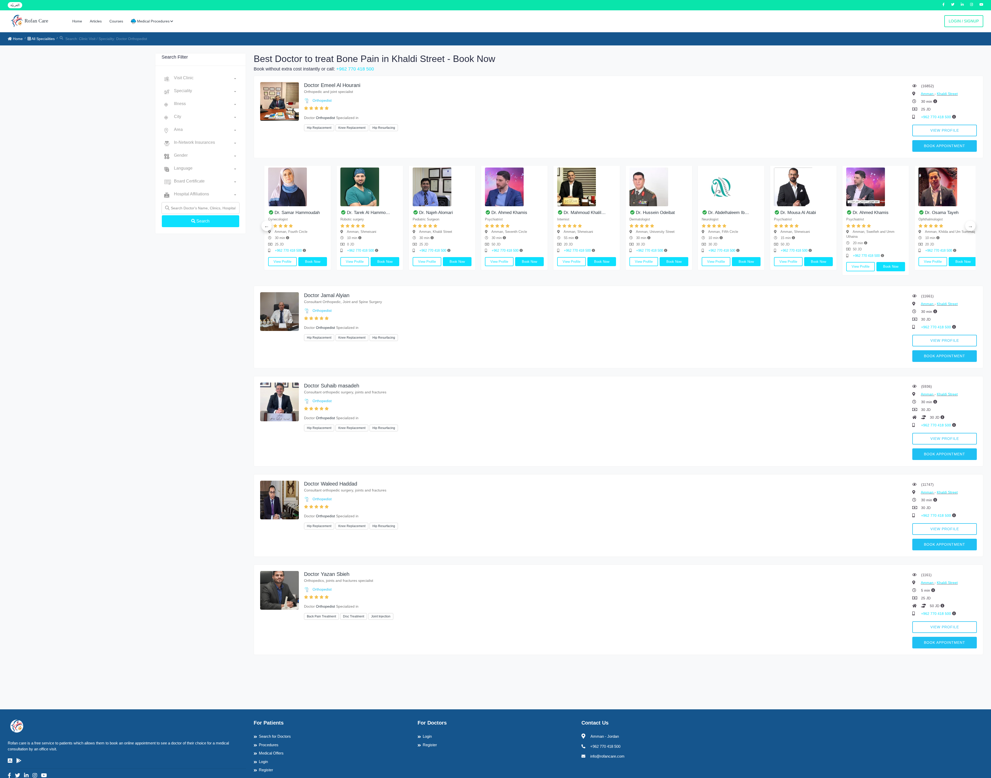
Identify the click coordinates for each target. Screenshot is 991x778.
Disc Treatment (353, 616)
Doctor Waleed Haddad (330, 484)
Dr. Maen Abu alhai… (892, 212)
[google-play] (18, 760)
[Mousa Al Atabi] (678, 187)
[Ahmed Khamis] (389, 187)
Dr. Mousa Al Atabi (673, 212)
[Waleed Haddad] (279, 499)
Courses (116, 21)
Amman (927, 94)
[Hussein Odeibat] (534, 187)
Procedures (268, 745)
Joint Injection (380, 616)
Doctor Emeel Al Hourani (332, 85)
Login (263, 761)
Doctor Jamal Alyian (326, 295)
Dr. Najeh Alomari (311, 212)
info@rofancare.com (607, 756)
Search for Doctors (275, 736)
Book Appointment (944, 146)
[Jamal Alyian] (279, 311)
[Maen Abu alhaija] (895, 187)
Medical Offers (271, 753)
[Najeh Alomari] (317, 187)
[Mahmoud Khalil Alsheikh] (461, 187)
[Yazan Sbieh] (279, 590)
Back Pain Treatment (321, 616)
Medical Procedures (153, 21)
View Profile (944, 130)
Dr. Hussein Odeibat (530, 212)
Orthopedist (322, 100)
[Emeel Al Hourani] (279, 101)
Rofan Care (35, 20)
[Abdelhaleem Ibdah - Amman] (606, 187)
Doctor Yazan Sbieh (326, 574)
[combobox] (205, 79)
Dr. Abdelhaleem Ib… (603, 212)
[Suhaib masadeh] (279, 401)
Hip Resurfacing (383, 128)
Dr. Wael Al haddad (963, 212)
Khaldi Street (947, 94)
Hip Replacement (319, 128)
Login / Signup (964, 21)
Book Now (332, 262)
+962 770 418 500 (355, 69)
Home (77, 21)
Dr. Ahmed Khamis (384, 212)
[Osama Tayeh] (823, 187)
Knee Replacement (351, 128)
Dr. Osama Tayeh (817, 212)
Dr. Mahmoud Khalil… (460, 212)
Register (266, 770)
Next (970, 226)
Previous (266, 226)
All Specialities (43, 39)
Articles (96, 21)
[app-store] (10, 760)
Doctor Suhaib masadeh (331, 385)
